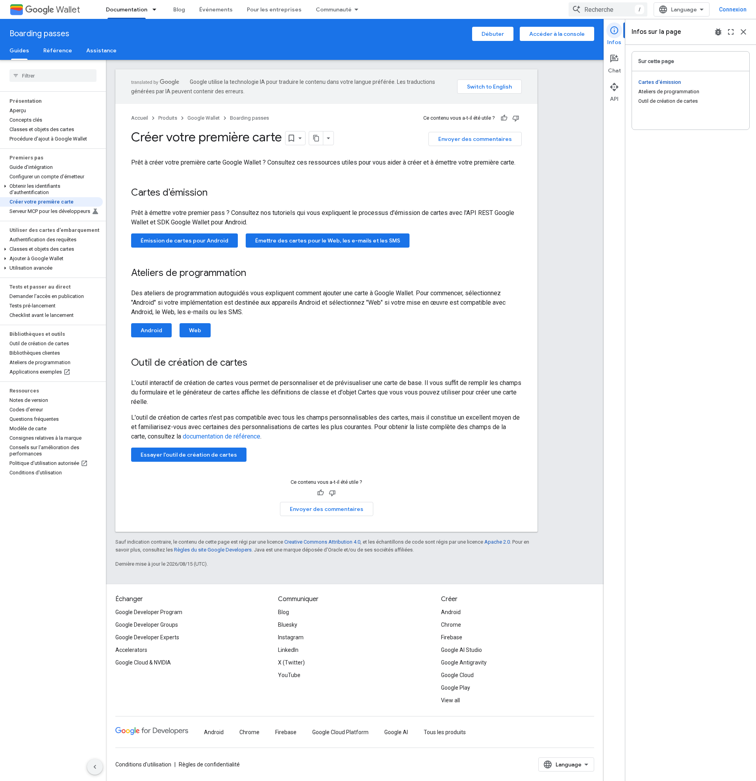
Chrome (451, 625)
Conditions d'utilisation (143, 764)
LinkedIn (288, 650)
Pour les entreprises (274, 9)
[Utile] (504, 118)
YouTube (289, 675)
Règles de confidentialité (209, 764)
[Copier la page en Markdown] (316, 138)
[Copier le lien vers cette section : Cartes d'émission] (215, 193)
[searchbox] (52, 75)
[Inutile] (516, 118)
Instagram (291, 637)
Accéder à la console (557, 33)
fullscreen (731, 32)
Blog (179, 9)
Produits (167, 118)
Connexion (733, 9)
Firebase (451, 637)
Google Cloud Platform (340, 732)
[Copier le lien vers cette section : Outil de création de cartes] (255, 363)
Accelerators (131, 650)
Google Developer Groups (146, 625)
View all (450, 700)
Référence (57, 50)
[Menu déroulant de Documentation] (156, 9)
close (743, 32)
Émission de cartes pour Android (184, 240)
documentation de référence (221, 436)
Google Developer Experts (147, 637)
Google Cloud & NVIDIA (143, 662)
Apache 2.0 (497, 542)
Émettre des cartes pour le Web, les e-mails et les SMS (327, 240)
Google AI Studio (461, 650)
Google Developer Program (148, 612)
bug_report (718, 32)
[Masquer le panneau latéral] (95, 767)
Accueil (139, 118)
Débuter (493, 33)
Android (151, 330)
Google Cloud (457, 675)
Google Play (455, 688)
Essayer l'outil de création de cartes (189, 454)
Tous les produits (445, 732)
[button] (51, 189)
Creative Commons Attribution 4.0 (322, 542)
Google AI (396, 732)
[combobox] (608, 9)
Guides (19, 50)
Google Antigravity (464, 662)
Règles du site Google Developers (213, 550)
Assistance (101, 50)
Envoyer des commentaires (475, 139)
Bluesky (287, 625)
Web (195, 330)
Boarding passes (39, 34)
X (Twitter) (291, 662)
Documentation (126, 9)
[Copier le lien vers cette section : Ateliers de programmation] (254, 273)
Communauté (334, 9)
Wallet (68, 9)
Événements (216, 9)
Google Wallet (203, 118)
